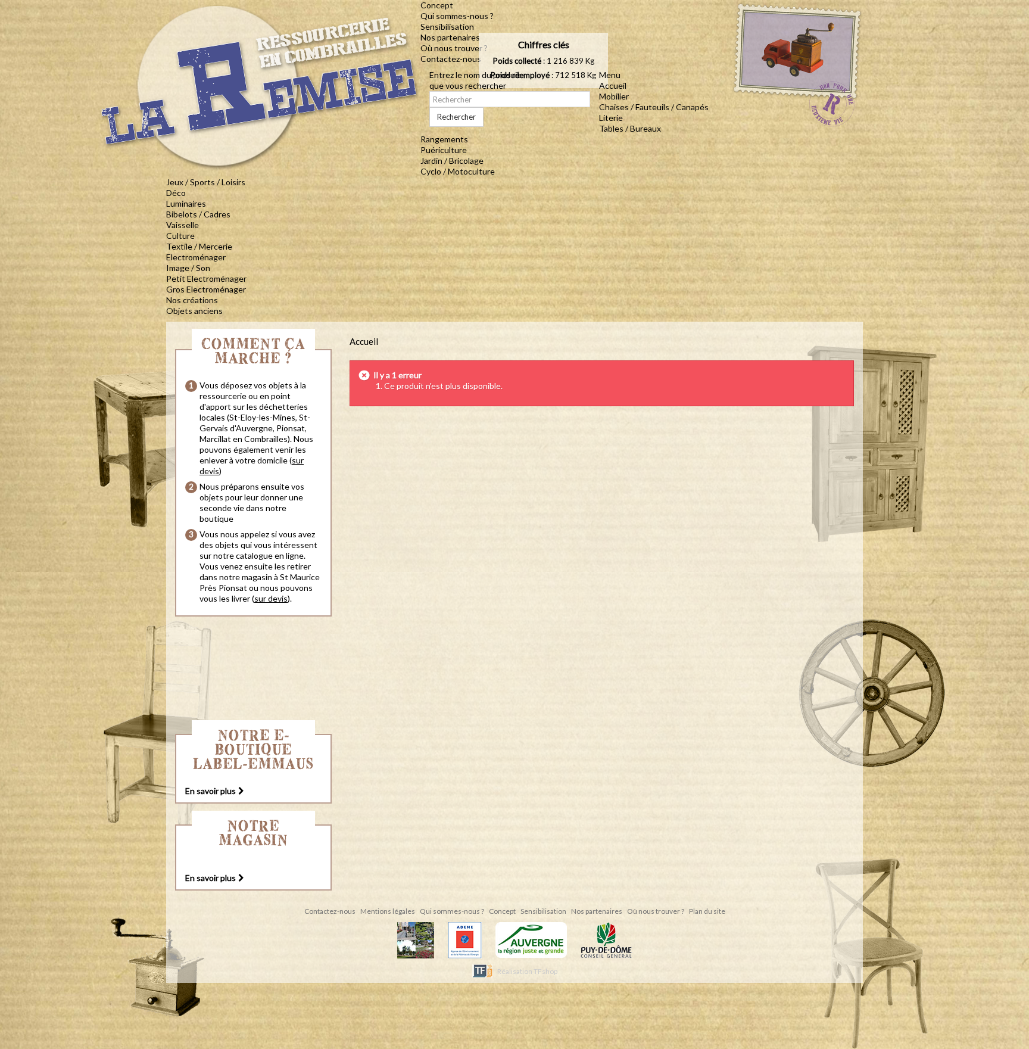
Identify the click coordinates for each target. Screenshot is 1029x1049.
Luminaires (186, 203)
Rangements (444, 139)
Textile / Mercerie (199, 246)
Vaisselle (182, 225)
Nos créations (192, 300)
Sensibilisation (447, 26)
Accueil (612, 85)
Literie (611, 118)
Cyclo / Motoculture (457, 171)
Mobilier (614, 96)
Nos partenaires (450, 37)
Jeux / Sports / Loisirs (205, 182)
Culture (180, 236)
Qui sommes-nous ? (457, 16)
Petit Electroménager (206, 278)
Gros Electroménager (206, 289)
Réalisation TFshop (527, 971)
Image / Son (188, 268)
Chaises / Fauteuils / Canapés (654, 107)
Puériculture (443, 150)
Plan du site (707, 911)
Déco (176, 193)
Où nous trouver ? (454, 48)
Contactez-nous (450, 59)
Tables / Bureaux (630, 128)
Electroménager (196, 257)
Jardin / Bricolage (452, 160)
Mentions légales (388, 911)
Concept (436, 5)
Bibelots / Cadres (198, 214)
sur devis (271, 598)
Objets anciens (194, 311)
